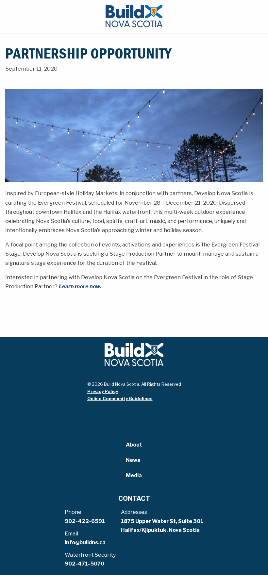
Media (134, 475)
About (134, 445)
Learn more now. (80, 286)
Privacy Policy (102, 391)
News (133, 460)
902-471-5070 (84, 564)
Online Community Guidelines (120, 398)
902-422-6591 (85, 521)
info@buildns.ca (85, 542)
